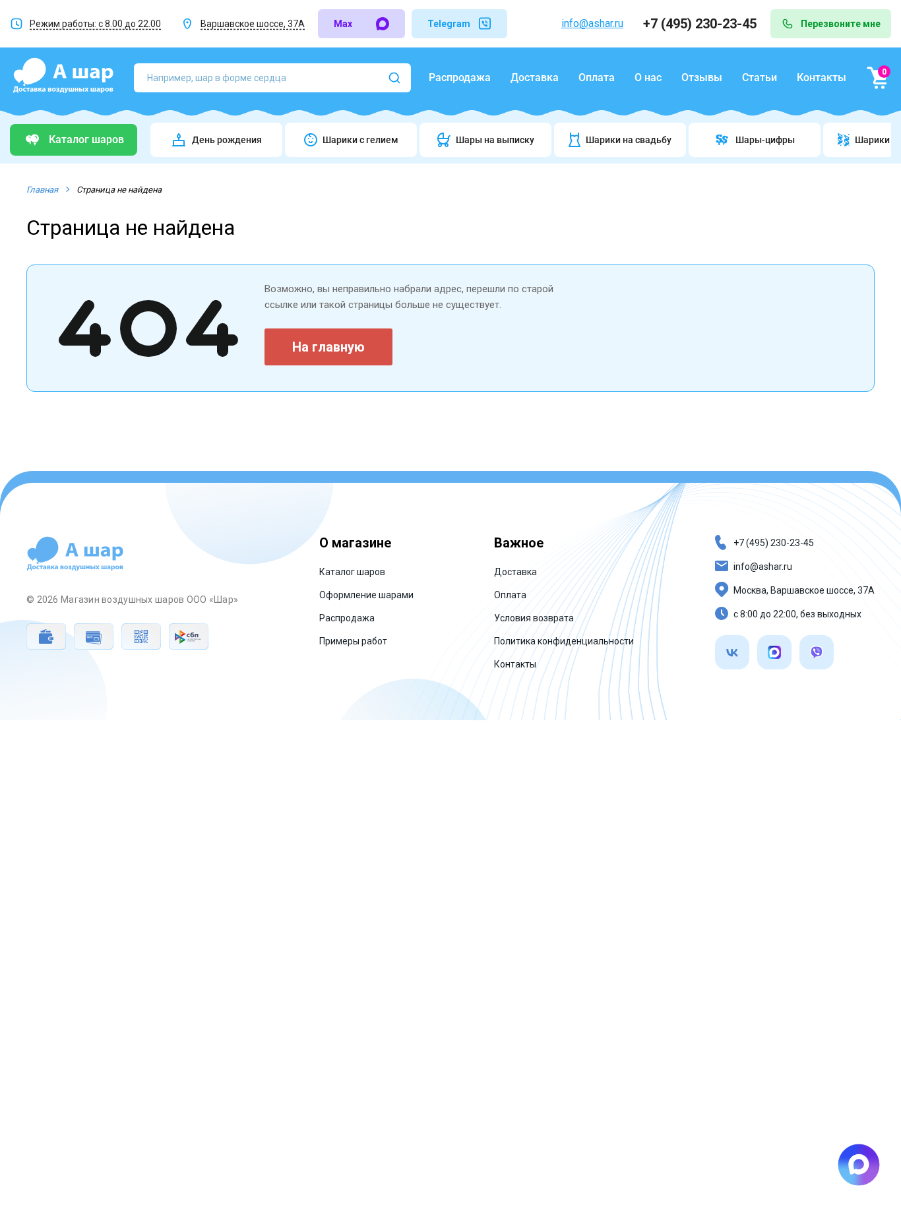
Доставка (535, 77)
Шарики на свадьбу (628, 140)
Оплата (596, 77)
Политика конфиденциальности (564, 641)
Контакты (821, 77)
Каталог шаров (352, 572)
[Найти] (394, 77)
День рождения (227, 140)
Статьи (759, 77)
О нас (648, 77)
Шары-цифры (765, 140)
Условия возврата (534, 618)
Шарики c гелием (360, 140)
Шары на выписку (495, 140)
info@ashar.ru (592, 23)
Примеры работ (353, 641)
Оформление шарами (366, 595)
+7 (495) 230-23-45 (701, 24)
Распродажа (460, 77)
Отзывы (701, 77)
